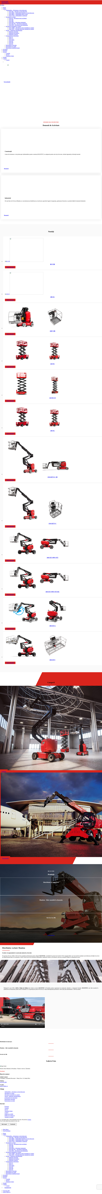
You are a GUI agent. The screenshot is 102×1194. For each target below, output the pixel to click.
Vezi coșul (4, 1124)
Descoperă (6, 168)
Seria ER (11, 42)
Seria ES (11, 44)
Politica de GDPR (9, 1114)
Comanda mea (9, 61)
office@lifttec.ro (5, 3)
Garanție (8, 53)
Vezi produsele (7, 81)
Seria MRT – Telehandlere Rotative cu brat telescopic (21, 13)
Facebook (2, 1071)
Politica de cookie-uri (10, 1115)
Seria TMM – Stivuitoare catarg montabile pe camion (21, 27)
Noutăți (4, 57)
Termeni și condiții (9, 1117)
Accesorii (5, 49)
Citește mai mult (10, 267)
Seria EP (11, 41)
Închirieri (5, 50)
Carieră (7, 60)
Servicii (5, 52)
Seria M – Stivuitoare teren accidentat (18, 18)
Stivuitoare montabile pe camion (13, 26)
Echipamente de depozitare (12, 35)
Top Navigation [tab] (6, 1130)
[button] (1, 1127)
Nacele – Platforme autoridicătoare (14, 30)
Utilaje (4, 9)
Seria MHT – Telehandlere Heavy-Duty (18, 14)
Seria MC (11, 19)
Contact (5, 58)
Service (7, 54)
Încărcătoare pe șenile (11, 46)
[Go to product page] (52, 250)
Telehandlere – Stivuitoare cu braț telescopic (16, 10)
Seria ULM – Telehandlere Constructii (18, 15)
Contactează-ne (51, 935)
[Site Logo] (2, 5)
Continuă (12, 1124)
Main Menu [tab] (6, 1129)
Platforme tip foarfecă (14, 33)
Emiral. (29, 1119)
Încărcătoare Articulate (11, 45)
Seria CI (11, 37)
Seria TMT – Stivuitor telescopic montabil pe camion (21, 29)
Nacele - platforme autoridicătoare (13, 1096)
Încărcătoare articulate (10, 1099)
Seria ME (11, 21)
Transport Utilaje (10, 56)
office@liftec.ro (6, 1192)
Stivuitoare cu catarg (11, 17)
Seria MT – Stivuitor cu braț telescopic (18, 11)
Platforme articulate (13, 31)
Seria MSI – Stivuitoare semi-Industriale (18, 25)
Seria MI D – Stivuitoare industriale (17, 22)
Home (4, 7)
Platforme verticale (13, 34)
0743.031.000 (4, 1)
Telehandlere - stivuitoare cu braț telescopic (15, 1091)
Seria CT (11, 38)
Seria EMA (11, 39)
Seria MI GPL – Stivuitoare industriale (18, 23)
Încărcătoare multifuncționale (13, 48)
